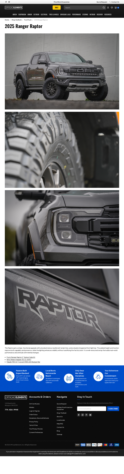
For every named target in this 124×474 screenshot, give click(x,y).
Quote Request (102, 2)
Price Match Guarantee (61, 2)
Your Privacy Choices (36, 429)
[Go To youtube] (90, 414)
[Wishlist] (112, 7)
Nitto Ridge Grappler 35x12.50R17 (19, 360)
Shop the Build (17, 20)
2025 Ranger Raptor (41, 20)
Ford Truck (27, 20)
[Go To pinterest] (86, 414)
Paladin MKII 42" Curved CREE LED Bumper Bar (23, 362)
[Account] (108, 7)
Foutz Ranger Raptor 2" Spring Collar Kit (21, 357)
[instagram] (9, 2)
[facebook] (6, 2)
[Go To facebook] (78, 414)
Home (7, 20)
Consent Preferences (36, 432)
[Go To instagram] (82, 414)
